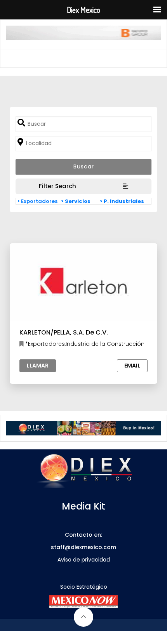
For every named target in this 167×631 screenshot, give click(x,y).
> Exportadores (37, 201)
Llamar (38, 365)
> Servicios (75, 201)
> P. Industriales (122, 201)
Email (132, 365)
